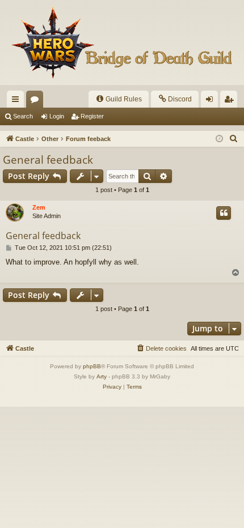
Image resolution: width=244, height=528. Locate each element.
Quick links (17, 101)
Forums (37, 101)
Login (56, 116)
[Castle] (122, 42)
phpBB (92, 366)
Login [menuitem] (211, 101)
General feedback (48, 159)
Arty (101, 376)
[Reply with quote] (223, 213)
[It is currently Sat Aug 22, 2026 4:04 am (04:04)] (219, 139)
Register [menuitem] (231, 101)
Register (92, 116)
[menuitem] (119, 99)
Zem (38, 207)
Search (23, 116)
